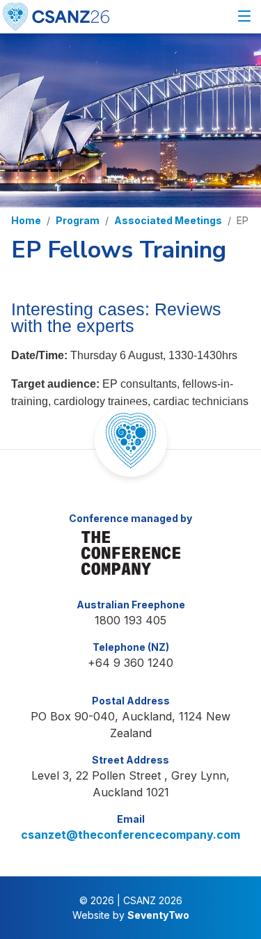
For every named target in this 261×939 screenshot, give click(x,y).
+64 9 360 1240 (130, 663)
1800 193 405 (130, 620)
